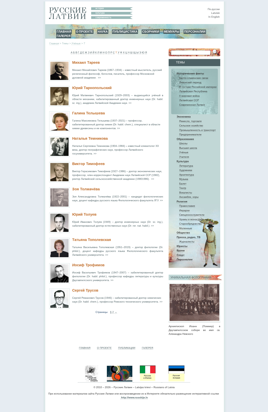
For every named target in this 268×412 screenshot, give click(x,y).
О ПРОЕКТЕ (84, 31)
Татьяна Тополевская (91, 240)
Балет (182, 183)
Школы (183, 143)
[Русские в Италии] (147, 380)
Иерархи (184, 210)
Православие (187, 205)
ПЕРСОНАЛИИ (194, 31)
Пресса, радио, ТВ (188, 237)
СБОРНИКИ (150, 31)
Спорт (181, 255)
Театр (182, 188)
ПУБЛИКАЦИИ (126, 347)
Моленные (185, 228)
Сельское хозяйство (191, 125)
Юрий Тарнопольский (92, 88)
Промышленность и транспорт (197, 130)
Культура (183, 161)
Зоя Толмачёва (86, 189)
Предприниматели (190, 134)
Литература (186, 165)
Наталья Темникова (90, 138)
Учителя (184, 156)
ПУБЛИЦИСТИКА (124, 31)
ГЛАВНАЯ (64, 31)
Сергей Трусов (85, 290)
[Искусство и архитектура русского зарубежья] (119, 380)
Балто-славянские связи (193, 77)
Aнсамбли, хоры (189, 196)
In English (214, 16)
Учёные (76, 43)
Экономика (184, 116)
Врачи (181, 250)
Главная (54, 43)
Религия (182, 201)
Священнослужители (191, 214)
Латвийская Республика (193, 91)
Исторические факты (190, 73)
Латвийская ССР (189, 100)
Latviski (215, 12)
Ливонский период (190, 82)
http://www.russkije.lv (134, 397)
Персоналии (185, 259)
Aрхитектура (186, 174)
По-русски (214, 9)
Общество (183, 232)
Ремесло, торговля (190, 121)
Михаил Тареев (86, 62)
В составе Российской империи (198, 86)
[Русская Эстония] (176, 380)
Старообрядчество (190, 223)
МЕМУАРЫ (171, 31)
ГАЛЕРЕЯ (64, 36)
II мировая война (189, 95)
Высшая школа (188, 147)
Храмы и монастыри (191, 219)
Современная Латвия (192, 104)
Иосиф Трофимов (88, 265)
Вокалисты (185, 192)
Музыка (183, 179)
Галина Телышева (88, 113)
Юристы (182, 246)
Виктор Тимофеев (88, 164)
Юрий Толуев (84, 214)
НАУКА (103, 31)
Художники (185, 170)
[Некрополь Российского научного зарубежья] (91, 380)
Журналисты (186, 241)
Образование (185, 139)
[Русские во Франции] (161, 380)
